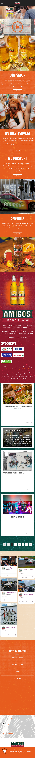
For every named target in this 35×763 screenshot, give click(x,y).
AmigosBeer (7, 729)
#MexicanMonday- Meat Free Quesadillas (18, 406)
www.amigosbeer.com (9, 733)
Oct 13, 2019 (4, 571)
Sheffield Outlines (17, 517)
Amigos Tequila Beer (11, 568)
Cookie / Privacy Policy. (22, 752)
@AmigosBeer (8, 569)
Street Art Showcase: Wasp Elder (15, 431)
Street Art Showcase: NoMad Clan (14, 473)
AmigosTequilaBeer (9, 719)
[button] (17, 760)
